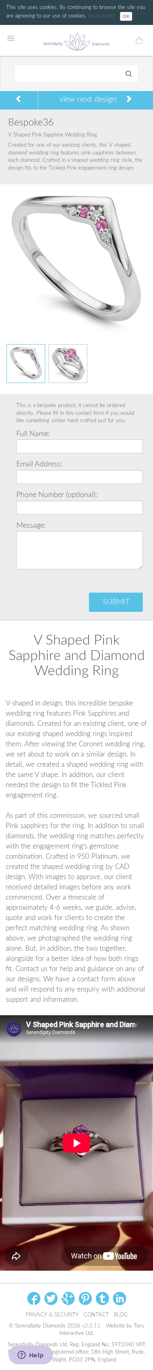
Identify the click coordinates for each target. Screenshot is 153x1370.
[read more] (102, 16)
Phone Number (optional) (55, 495)
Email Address (38, 464)
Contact (96, 1315)
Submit (116, 602)
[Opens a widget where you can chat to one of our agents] (30, 1355)
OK (126, 16)
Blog (121, 1315)
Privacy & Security (52, 1315)
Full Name (32, 434)
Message (30, 525)
